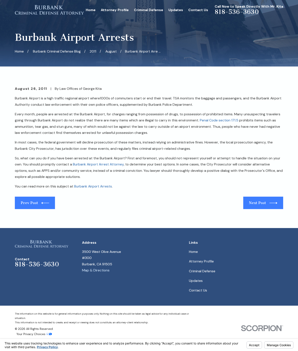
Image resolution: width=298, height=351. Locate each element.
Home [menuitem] (91, 10)
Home (193, 251)
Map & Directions (96, 270)
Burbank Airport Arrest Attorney (98, 164)
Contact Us (198, 290)
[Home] (49, 10)
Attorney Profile (201, 261)
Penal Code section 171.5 (219, 120)
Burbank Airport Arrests (93, 186)
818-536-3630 (237, 11)
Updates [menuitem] (175, 10)
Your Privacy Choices (31, 334)
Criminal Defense (202, 271)
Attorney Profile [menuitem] (115, 10)
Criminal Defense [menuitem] (148, 10)
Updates (196, 280)
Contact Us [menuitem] (198, 10)
